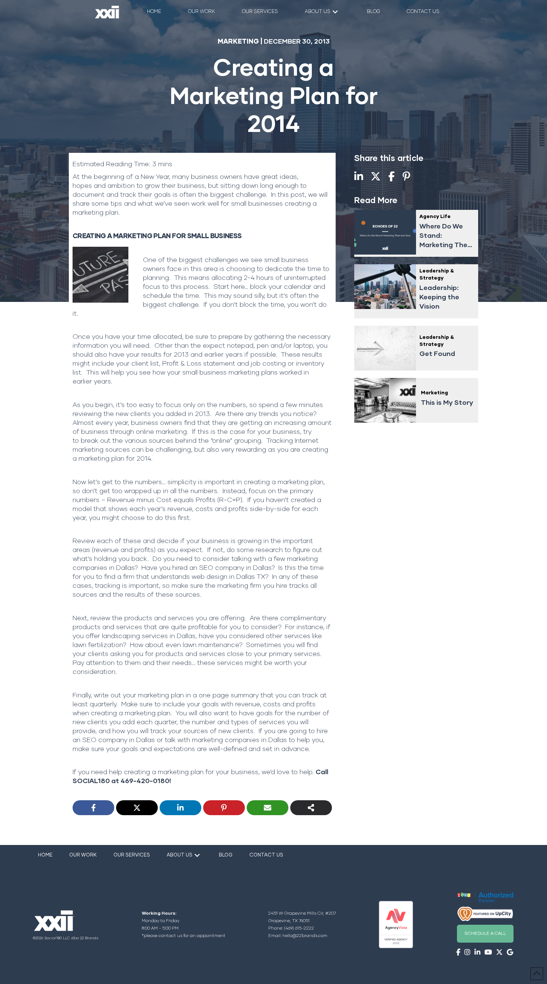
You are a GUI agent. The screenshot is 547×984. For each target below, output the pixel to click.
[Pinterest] (224, 807)
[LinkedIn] (180, 807)
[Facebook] (93, 807)
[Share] (311, 807)
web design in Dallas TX (228, 577)
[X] (137, 807)
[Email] (267, 807)
